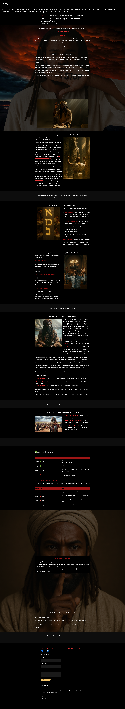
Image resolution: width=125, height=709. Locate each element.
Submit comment (46, 679)
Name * (43, 657)
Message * (43, 669)
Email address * (44, 663)
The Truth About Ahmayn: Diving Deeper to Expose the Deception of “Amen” (66, 15)
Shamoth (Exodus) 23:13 (63, 31)
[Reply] (82, 689)
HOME (42, 15)
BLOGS (47, 15)
